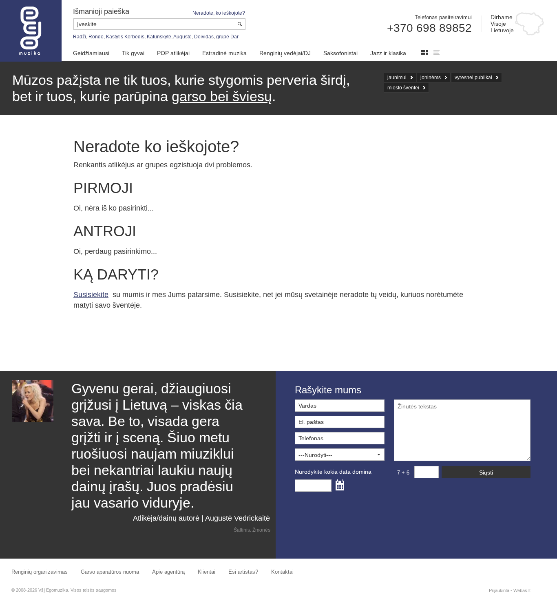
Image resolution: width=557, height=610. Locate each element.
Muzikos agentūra (31, 31)
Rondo (96, 37)
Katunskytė (159, 37)
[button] (340, 454)
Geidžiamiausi (91, 53)
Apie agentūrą (168, 572)
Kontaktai (282, 572)
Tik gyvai (133, 53)
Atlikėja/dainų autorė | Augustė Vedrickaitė (201, 518)
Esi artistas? (243, 572)
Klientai (206, 572)
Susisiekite (90, 295)
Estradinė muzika (224, 53)
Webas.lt (521, 590)
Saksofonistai (340, 53)
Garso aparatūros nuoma (110, 572)
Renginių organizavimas (39, 572)
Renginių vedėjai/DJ (285, 53)
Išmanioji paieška (101, 11)
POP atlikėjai (173, 53)
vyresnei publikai (473, 77)
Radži (79, 37)
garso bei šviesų (222, 96)
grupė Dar (227, 37)
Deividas (204, 37)
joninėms (430, 77)
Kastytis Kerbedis (125, 37)
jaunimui (397, 77)
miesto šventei (403, 88)
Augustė (182, 37)
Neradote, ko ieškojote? (218, 13)
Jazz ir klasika (388, 53)
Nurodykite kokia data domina (333, 471)
